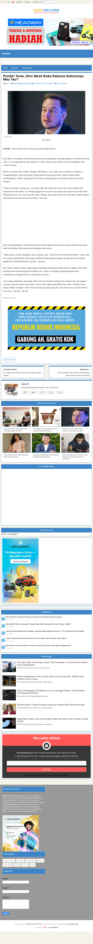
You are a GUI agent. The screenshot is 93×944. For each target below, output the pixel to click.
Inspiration (37, 83)
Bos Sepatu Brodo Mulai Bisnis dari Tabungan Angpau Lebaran (15, 430)
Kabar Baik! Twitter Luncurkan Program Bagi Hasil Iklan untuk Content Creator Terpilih (38, 624)
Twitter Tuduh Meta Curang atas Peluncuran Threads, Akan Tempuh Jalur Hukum (36, 638)
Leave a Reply (62, 83)
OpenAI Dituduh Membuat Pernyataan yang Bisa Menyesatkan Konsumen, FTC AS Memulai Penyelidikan (45, 631)
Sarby (24, 384)
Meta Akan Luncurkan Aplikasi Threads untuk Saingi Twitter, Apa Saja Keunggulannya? (38, 645)
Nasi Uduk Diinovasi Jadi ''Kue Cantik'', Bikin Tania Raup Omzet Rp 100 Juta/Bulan (75, 457)
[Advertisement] (46, 220)
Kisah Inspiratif (48, 83)
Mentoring (17, 864)
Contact (35, 2)
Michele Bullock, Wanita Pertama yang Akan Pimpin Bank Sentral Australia (34, 617)
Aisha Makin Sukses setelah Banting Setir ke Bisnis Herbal (16, 456)
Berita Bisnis (20, 860)
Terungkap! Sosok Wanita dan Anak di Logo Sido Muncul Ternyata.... (45, 430)
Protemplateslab (72, 924)
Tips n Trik (25, 864)
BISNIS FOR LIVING (34, 924)
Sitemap (27, 2)
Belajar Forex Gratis (8, 860)
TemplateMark (53, 927)
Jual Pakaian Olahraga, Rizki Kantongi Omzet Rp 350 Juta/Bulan (45, 456)
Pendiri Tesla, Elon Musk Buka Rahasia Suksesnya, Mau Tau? (72, 430)
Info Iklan (19, 2)
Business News (30, 860)
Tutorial (33, 864)
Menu (7, 54)
